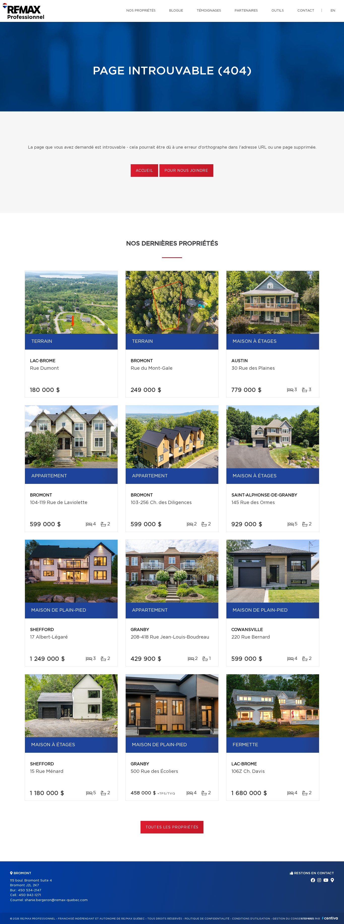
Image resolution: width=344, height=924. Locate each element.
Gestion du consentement (293, 918)
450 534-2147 (29, 890)
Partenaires (246, 10)
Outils (277, 10)
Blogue (176, 10)
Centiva (330, 918)
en (333, 10)
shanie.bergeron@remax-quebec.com (56, 900)
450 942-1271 (30, 895)
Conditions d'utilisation (251, 918)
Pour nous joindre (186, 171)
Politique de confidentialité (207, 918)
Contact (305, 10)
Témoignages (209, 10)
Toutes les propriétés (172, 827)
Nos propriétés (141, 10)
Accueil (144, 171)
